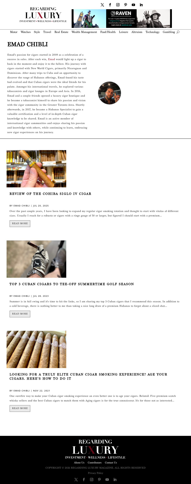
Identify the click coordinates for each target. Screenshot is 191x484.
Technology (153, 32)
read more (20, 223)
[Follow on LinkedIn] (141, 4)
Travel (47, 32)
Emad (51, 59)
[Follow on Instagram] (118, 4)
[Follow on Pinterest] (125, 4)
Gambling (169, 32)
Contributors (95, 462)
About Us (79, 462)
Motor (13, 32)
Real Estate (61, 32)
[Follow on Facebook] (110, 4)
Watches (26, 32)
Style (37, 32)
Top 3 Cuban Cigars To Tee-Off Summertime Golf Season (72, 284)
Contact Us (111, 462)
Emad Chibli (22, 205)
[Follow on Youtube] (133, 4)
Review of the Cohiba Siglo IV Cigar (50, 194)
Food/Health (108, 32)
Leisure (123, 32)
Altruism (136, 32)
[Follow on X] (102, 4)
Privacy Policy (95, 473)
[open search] (178, 32)
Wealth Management (84, 32)
